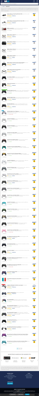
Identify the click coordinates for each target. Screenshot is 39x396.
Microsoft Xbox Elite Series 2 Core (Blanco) (14, 326)
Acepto (27, 394)
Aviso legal (10, 378)
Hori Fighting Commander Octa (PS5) (13, 236)
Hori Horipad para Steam (11, 243)
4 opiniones (14, 36)
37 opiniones (14, 293)
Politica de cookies (13, 376)
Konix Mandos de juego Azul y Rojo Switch (14, 278)
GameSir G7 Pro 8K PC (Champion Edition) (14, 153)
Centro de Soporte (29, 374)
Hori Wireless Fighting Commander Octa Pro (14, 257)
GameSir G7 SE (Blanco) (11, 160)
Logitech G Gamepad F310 (11, 292)
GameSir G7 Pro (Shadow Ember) (12, 139)
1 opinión (13, 57)
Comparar (4, 31)
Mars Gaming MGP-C (10, 299)
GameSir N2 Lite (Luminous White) (13, 173)
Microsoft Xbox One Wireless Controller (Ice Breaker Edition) (17, 341)
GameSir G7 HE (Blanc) (11, 118)
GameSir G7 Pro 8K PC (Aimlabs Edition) (13, 146)
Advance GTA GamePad (11, 83)
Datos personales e (7, 376)
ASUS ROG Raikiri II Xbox (11, 97)
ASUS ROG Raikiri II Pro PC (11, 90)
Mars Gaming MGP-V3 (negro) (12, 312)
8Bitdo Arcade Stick (10, 28)
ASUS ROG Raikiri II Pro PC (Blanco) (13, 111)
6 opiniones (14, 22)
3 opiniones (14, 328)
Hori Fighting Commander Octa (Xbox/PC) (14, 264)
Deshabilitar (12, 394)
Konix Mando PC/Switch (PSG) (12, 271)
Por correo (10, 383)
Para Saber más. (22, 392)
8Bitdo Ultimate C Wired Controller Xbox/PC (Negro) (15, 62)
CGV (6, 375)
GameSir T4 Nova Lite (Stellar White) (13, 195)
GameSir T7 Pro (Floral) (11, 202)
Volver (4, 6)
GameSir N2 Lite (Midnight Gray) (12, 180)
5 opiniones (14, 321)
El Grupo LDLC (10, 374)
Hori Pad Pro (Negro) (10, 250)
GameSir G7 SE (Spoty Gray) (11, 167)
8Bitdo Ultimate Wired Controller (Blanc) (14, 69)
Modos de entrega (29, 376)
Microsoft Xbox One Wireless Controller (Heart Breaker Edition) (17, 334)
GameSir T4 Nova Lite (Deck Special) (13, 188)
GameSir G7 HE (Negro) (11, 125)
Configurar (20, 394)
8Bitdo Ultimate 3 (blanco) (11, 49)
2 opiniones (14, 15)
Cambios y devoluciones (29, 375)
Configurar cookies (10, 377)
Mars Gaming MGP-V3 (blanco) (12, 305)
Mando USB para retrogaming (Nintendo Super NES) (15, 20)
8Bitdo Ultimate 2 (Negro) (11, 41)
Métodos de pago (29, 377)
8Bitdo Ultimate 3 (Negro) (11, 55)
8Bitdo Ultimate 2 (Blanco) (11, 34)
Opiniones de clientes (11, 375)
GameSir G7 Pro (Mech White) (12, 132)
